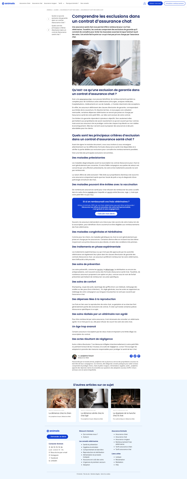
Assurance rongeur (50, 3)
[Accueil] (8, 3)
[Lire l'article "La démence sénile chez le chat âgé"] (93, 405)
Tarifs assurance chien (124, 447)
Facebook (54, 458)
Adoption (86, 465)
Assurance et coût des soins (93, 460)
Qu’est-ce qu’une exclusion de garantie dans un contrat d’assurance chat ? (59, 19)
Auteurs (86, 437)
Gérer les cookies (105, 474)
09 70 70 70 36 (57, 447)
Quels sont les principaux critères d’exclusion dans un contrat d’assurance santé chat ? (59, 30)
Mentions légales (95, 474)
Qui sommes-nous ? (90, 434)
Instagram (55, 455)
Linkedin (54, 461)
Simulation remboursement (175, 3)
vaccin (109, 192)
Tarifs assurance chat (123, 449)
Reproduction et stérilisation (93, 452)
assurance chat (86, 99)
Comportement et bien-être (93, 450)
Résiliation (119, 462)
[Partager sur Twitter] (135, 357)
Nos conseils (85, 3)
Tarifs (60, 3)
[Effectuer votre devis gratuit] (106, 217)
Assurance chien (25, 3)
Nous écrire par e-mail (59, 452)
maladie (90, 192)
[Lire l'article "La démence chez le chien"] (61, 405)
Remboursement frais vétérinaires (124, 443)
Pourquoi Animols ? (72, 3)
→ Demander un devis (57, 436)
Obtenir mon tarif (155, 3)
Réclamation (120, 460)
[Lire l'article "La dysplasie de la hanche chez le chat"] (125, 405)
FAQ (117, 465)
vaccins (100, 269)
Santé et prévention (90, 444)
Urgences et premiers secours (94, 462)
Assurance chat (37, 3)
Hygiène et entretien (90, 447)
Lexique (118, 457)
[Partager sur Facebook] (131, 357)
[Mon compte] (145, 3)
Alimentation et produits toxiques (92, 456)
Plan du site (86, 474)
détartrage (109, 269)
